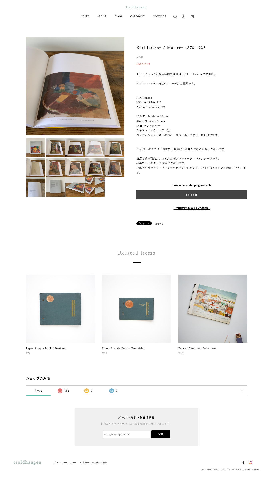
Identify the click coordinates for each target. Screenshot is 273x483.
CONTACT (159, 16)
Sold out (191, 194)
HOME (85, 16)
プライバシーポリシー (65, 462)
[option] (75, 86)
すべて (38, 390)
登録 (161, 434)
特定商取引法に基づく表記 (93, 462)
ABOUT (102, 16)
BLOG (118, 16)
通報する (159, 224)
